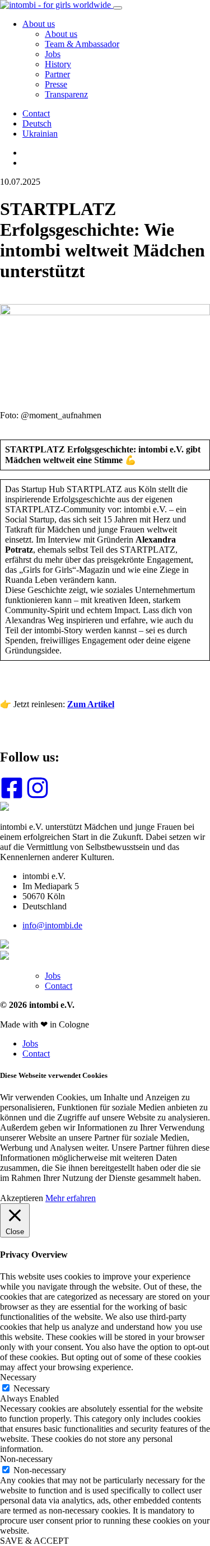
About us (38, 24)
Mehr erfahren (70, 1198)
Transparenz (66, 94)
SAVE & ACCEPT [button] (34, 1540)
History (58, 64)
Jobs (52, 54)
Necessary (31, 1388)
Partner (57, 74)
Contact (36, 113)
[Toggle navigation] (117, 8)
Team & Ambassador (82, 44)
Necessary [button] (18, 1377)
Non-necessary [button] (26, 1459)
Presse (56, 84)
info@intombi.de (52, 925)
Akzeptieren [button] (21, 1198)
